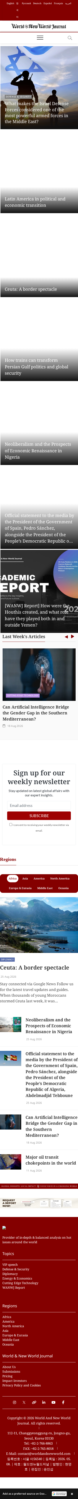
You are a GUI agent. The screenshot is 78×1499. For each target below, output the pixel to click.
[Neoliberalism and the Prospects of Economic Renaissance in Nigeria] (10, 1024)
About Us (9, 1367)
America (8, 1321)
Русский (26, 3)
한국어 (17, 10)
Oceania (8, 1344)
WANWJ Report (13, 1287)
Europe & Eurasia (15, 1335)
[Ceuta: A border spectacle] (39, 925)
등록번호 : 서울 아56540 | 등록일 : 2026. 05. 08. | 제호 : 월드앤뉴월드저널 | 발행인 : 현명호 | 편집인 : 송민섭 (39, 1464)
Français (58, 3)
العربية (68, 3)
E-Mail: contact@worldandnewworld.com (38, 1453)
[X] (24, 1400)
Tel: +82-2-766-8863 (38, 1443)
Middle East (10, 1340)
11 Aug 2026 (34, 1170)
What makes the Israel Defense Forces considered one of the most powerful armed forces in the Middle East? (37, 112)
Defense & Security (18, 96)
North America (13, 1326)
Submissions (11, 1371)
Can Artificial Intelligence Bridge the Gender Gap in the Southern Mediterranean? (36, 713)
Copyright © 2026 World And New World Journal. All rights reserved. (38, 1420)
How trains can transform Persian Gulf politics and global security (36, 366)
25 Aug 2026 (8, 976)
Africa (6, 1317)
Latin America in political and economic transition (35, 202)
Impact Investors (14, 1381)
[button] (39, 1494)
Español (48, 3)
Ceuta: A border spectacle (31, 289)
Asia (5, 1330)
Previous (66, 637)
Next (72, 637)
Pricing (7, 1376)
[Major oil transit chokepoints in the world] (10, 1161)
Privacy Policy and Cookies (21, 1385)
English (10, 3)
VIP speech (10, 1264)
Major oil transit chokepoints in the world (51, 1160)
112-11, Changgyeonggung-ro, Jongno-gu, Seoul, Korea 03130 (39, 1435)
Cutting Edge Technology (23, 695)
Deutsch (37, 3)
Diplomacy (7, 959)
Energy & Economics (17, 1278)
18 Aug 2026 (15, 726)
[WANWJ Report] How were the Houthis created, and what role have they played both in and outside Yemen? (37, 615)
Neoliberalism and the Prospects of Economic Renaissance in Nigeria (38, 450)
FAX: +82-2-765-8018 (38, 1448)
